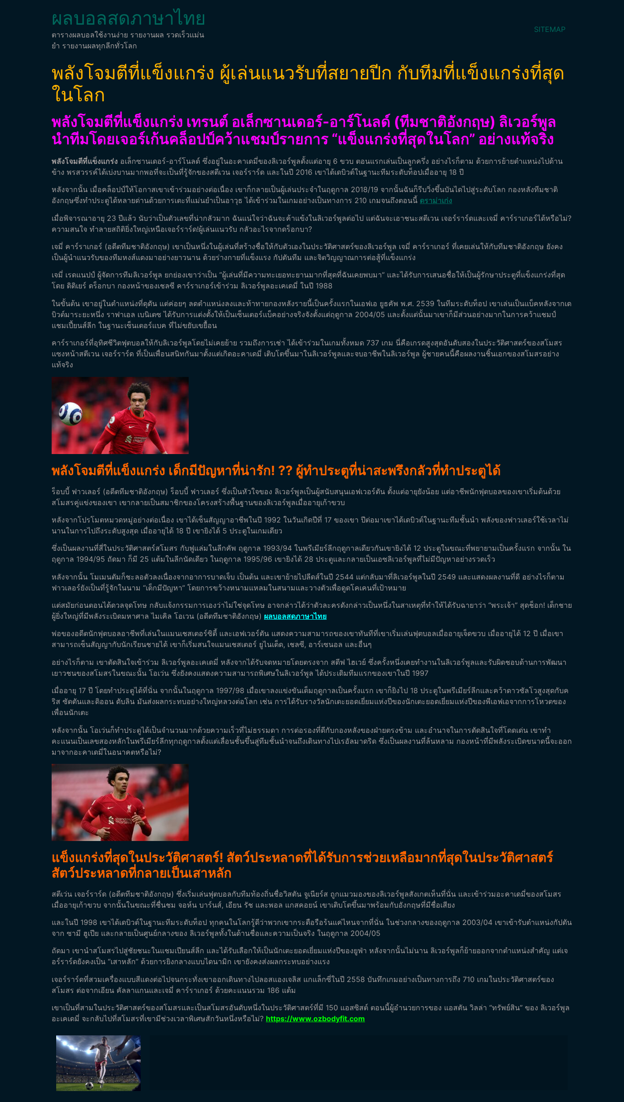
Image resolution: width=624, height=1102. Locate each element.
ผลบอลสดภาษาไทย (129, 18)
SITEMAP (550, 29)
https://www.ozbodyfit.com (315, 1018)
